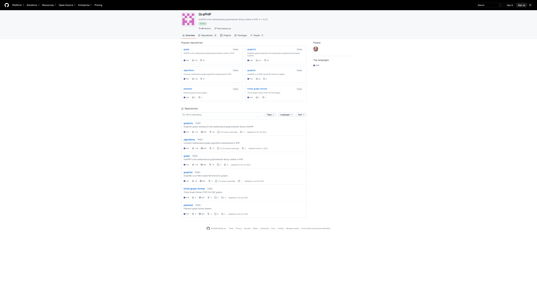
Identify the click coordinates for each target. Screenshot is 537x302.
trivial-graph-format (194, 188)
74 (203, 60)
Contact (281, 228)
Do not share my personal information (315, 228)
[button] (270, 114)
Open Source (66, 5)
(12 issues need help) (231, 148)
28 (259, 79)
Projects (227, 35)
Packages (242, 35)
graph (187, 155)
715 (195, 60)
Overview (190, 35)
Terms (231, 228)
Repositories (209, 35)
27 (203, 79)
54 (267, 60)
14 (221, 148)
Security (247, 228)
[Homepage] (6, 5)
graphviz (188, 123)
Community (264, 228)
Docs (273, 228)
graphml (188, 172)
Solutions (32, 5)
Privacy (239, 228)
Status (255, 228)
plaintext (188, 205)
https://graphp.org (224, 28)
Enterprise (84, 5)
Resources (48, 5)
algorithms (189, 139)
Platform (17, 5)
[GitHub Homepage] (208, 228)
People (258, 35)
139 (195, 79)
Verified (203, 24)
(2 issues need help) (229, 132)
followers (206, 28)
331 (259, 60)
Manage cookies (292, 228)
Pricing (98, 5)
